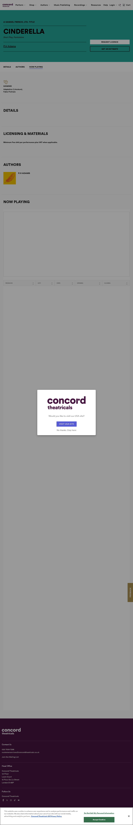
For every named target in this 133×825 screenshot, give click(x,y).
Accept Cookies (99, 820)
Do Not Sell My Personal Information (99, 813)
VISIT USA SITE (66, 424)
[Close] (129, 816)
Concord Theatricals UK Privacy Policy (46, 816)
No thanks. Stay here (66, 430)
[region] (66, 816)
